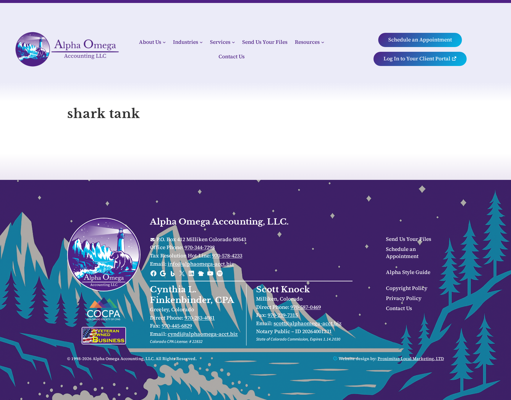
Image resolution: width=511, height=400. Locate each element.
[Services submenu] (233, 42)
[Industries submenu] (201, 42)
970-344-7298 (200, 247)
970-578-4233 (227, 255)
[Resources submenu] (322, 42)
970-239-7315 (283, 315)
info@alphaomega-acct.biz (201, 263)
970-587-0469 (305, 307)
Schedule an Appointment (420, 39)
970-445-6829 (177, 325)
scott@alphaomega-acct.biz (308, 323)
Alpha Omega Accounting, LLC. (219, 222)
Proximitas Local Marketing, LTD (411, 359)
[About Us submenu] (164, 42)
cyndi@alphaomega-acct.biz (203, 334)
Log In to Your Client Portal (418, 58)
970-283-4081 (200, 317)
